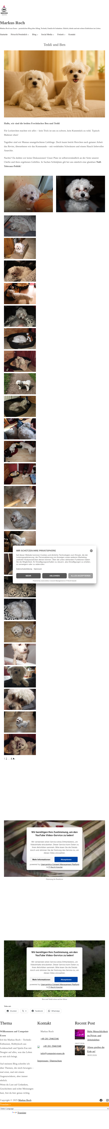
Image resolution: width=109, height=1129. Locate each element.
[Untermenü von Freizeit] (64, 34)
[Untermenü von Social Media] (53, 34)
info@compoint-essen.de (53, 1053)
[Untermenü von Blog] (37, 34)
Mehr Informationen (41, 859)
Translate (21, 1112)
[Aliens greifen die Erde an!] (80, 1051)
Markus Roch (12, 22)
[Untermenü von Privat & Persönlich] (28, 34)
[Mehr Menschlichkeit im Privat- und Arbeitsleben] (80, 1035)
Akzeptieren (66, 859)
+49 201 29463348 (52, 1046)
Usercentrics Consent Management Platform (60, 864)
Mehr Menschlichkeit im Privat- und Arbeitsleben (97, 1035)
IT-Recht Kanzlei (55, 867)
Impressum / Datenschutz (49, 1060)
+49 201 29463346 (50, 1038)
